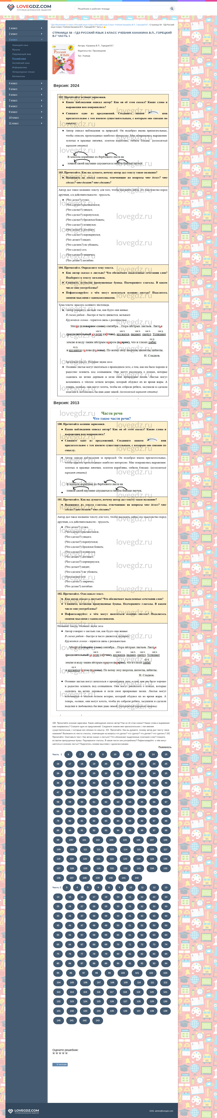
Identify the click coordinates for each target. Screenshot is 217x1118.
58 (58, 802)
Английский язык (21, 63)
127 (59, 868)
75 (130, 811)
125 (152, 859)
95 (130, 830)
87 (154, 821)
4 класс (13, 83)
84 (118, 821)
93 (106, 830)
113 (112, 849)
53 (118, 792)
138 (85, 878)
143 (98, 1020)
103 (165, 973)
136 (59, 878)
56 (154, 792)
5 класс (13, 89)
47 (58, 792)
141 (124, 878)
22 (130, 763)
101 (84, 840)
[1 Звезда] (53, 1053)
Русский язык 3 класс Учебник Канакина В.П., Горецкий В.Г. (122, 25)
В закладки (62, 1064)
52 (106, 792)
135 (165, 868)
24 (154, 763)
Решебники (61, 25)
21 (118, 763)
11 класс (14, 123)
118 (58, 859)
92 (94, 830)
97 (154, 830)
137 (72, 878)
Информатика (19, 67)
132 (125, 868)
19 (94, 763)
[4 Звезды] (63, 1053)
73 (154, 944)
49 (82, 792)
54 (130, 792)
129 (85, 868)
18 (82, 763)
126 (165, 859)
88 (166, 821)
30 (106, 773)
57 (166, 792)
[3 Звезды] (60, 1053)
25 (166, 763)
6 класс (13, 94)
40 (94, 783)
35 (166, 773)
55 (142, 792)
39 (106, 916)
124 (138, 859)
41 (106, 783)
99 (58, 840)
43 (130, 783)
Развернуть (165, 747)
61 (94, 802)
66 (154, 802)
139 (98, 878)
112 (98, 849)
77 (154, 811)
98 (166, 830)
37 (70, 783)
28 (82, 773)
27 (70, 773)
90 (70, 830)
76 (142, 811)
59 (70, 802)
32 (130, 773)
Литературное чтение (23, 72)
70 (82, 811)
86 (142, 821)
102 (98, 840)
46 (166, 783)
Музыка (16, 49)
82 (94, 821)
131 (112, 868)
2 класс (13, 34)
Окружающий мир (21, 54)
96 (142, 830)
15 (166, 754)
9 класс (13, 112)
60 (82, 802)
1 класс (13, 28)
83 (106, 821)
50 (94, 792)
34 (154, 773)
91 (82, 830)
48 (70, 792)
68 (58, 811)
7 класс (13, 100)
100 (71, 840)
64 (130, 802)
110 (72, 849)
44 (142, 783)
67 (166, 802)
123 (125, 859)
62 (106, 802)
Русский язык (19, 58)
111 (85, 849)
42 (118, 783)
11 (142, 887)
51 (130, 925)
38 (82, 783)
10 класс (14, 117)
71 (94, 811)
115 (139, 849)
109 (59, 849)
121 (98, 859)
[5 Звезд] (66, 1053)
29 (94, 773)
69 (70, 811)
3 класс (13, 39)
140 (111, 878)
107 (152, 840)
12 (127, 754)
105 (125, 840)
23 (142, 763)
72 (106, 811)
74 (118, 811)
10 (115, 754)
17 (70, 763)
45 (154, 783)
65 (142, 802)
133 (139, 868)
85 (130, 821)
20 (106, 763)
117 (165, 849)
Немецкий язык (20, 45)
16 (58, 763)
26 (58, 773)
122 (112, 859)
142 (137, 878)
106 (138, 840)
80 (70, 821)
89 (58, 830)
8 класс (13, 106)
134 (152, 868)
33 (142, 773)
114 (125, 849)
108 (165, 840)
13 (140, 754)
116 (152, 849)
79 (58, 821)
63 (118, 802)
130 (99, 868)
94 (118, 830)
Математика (18, 76)
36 (58, 783)
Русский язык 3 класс (84, 25)
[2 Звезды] (57, 1053)
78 (166, 811)
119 (72, 859)
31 (118, 773)
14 (153, 754)
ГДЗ (52, 25)
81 (82, 821)
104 (111, 840)
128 (72, 868)
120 (85, 859)
